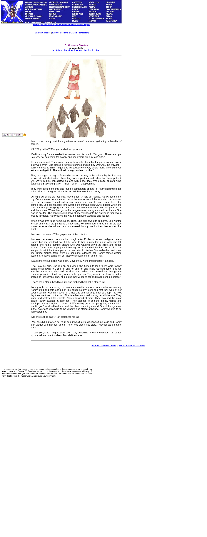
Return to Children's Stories (132, 345)
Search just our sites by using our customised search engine (61, 24)
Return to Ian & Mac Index (104, 345)
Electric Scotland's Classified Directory (70, 33)
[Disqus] (47, 417)
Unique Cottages (42, 33)
